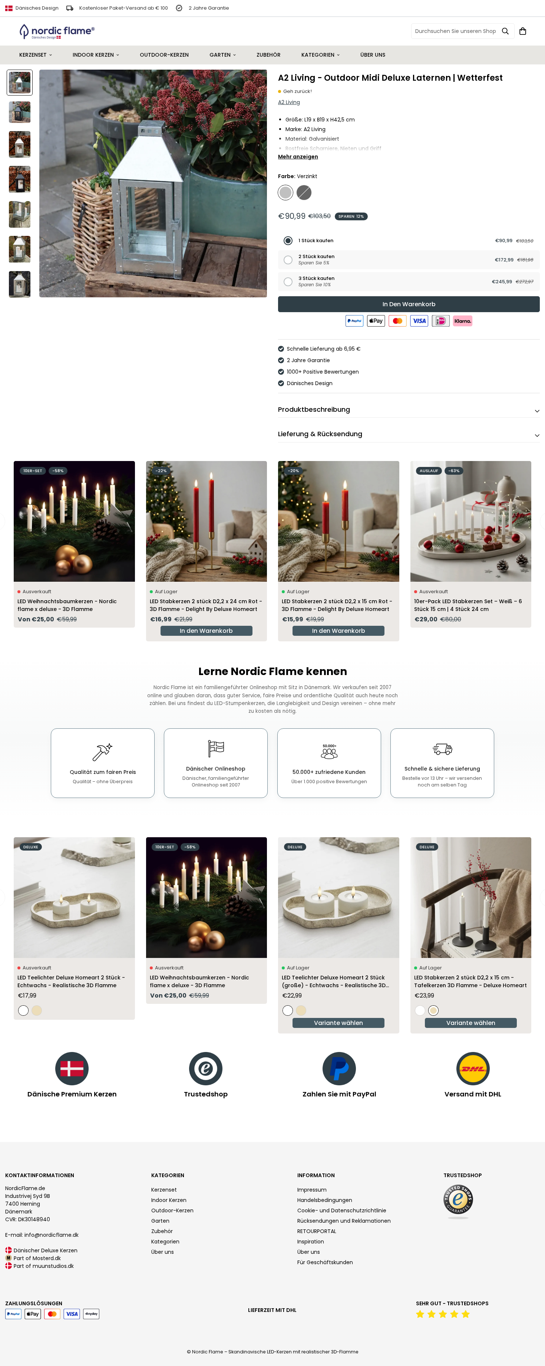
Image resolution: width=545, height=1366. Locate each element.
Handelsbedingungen (324, 1200)
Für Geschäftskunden (325, 1262)
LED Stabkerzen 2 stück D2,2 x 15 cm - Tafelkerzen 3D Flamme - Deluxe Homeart (470, 981)
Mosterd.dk (47, 1258)
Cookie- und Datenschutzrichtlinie (341, 1210)
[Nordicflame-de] (57, 31)
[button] (409, 240)
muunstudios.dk (53, 1266)
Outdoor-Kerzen (164, 55)
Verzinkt (285, 192)
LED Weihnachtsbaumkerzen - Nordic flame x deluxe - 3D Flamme (67, 605)
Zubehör (269, 55)
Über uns (372, 55)
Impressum (312, 1189)
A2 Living (289, 102)
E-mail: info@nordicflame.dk (42, 1235)
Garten (220, 55)
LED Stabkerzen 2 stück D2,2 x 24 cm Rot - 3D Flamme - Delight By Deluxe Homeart (206, 605)
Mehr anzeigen (298, 156)
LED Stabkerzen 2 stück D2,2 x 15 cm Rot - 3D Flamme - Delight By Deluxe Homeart (337, 605)
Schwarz (304, 192)
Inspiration (310, 1241)
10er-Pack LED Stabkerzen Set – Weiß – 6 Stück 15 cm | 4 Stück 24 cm (468, 605)
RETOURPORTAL (316, 1231)
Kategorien (317, 55)
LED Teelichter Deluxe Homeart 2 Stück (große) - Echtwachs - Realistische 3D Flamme (334, 981)
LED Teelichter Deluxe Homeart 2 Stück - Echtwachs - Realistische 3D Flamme (71, 981)
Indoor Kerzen (93, 55)
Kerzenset (33, 55)
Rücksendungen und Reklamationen (344, 1221)
